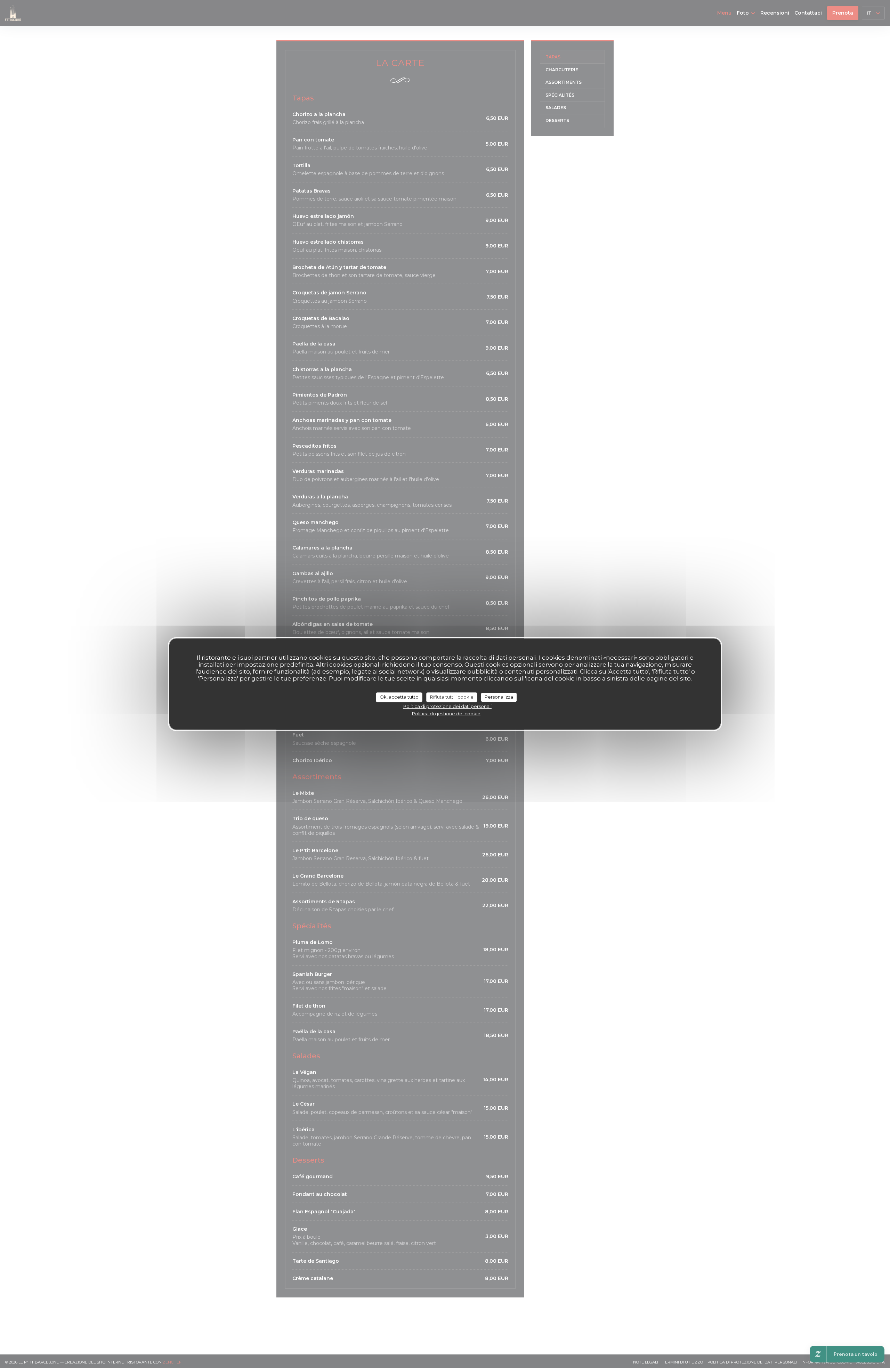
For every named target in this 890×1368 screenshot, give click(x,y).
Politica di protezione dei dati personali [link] (447, 706)
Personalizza (499, 697)
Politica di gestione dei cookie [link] (446, 713)
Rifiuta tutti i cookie (452, 697)
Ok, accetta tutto (399, 697)
